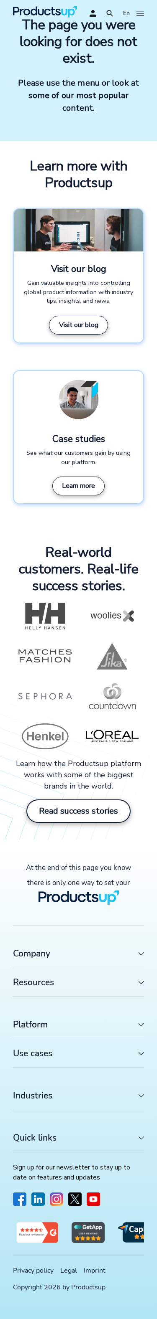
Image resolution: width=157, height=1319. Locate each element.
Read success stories (78, 811)
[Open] (109, 13)
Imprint (95, 1270)
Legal (68, 1270)
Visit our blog (78, 325)
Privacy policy (33, 1270)
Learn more (78, 485)
